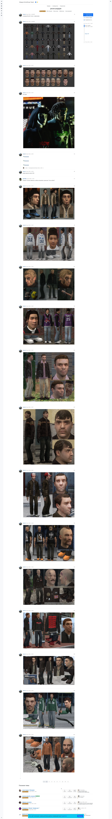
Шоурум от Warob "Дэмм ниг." (30, 808)
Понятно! (80, 816)
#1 (74, 14)
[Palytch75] (78, 808)
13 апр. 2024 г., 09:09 (30, 21)
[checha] (20, 802)
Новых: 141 (87, 33)
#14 (74, 470)
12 (71, 62)
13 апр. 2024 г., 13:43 (30, 178)
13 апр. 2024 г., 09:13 (29, 65)
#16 (74, 566)
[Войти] (110, 1)
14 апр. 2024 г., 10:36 (29, 266)
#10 (74, 266)
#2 (74, 21)
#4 (74, 92)
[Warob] (20, 808)
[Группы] (1, 15)
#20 (74, 734)
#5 (74, 153)
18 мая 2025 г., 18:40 (32, 809)
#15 (74, 523)
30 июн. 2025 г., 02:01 (83, 802)
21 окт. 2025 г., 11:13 (83, 808)
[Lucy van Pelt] (78, 796)
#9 (74, 225)
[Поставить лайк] (70, 18)
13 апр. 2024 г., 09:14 (29, 92)
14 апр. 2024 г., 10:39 (29, 566)
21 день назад (82, 796)
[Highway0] (20, 790)
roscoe (24, 14)
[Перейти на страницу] (60, 782)
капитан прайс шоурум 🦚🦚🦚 (31, 796)
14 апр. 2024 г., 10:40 (29, 654)
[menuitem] (110, 1)
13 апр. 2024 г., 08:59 (30, 14)
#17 (74, 610)
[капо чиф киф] (20, 796)
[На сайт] (1, 1)
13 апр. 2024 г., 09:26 (30, 171)
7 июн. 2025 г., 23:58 (32, 803)
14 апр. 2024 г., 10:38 (29, 523)
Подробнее (64, 816)
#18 (74, 654)
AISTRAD (24, 178)
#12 (74, 350)
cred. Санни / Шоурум (28, 790)
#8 (74, 185)
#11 (74, 306)
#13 (74, 407)
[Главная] (1, 4)
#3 (74, 65)
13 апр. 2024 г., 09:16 (29, 153)
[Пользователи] (1, 13)
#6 (74, 171)
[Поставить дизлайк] (74, 18)
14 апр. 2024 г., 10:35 (29, 185)
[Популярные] (1, 11)
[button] (1, 818)
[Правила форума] (1, 6)
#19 (74, 690)
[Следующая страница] (68, 782)
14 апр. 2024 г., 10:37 (29, 350)
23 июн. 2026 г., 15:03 (32, 791)
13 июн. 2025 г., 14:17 (32, 797)
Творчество (43, 11)
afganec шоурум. (27, 802)
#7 (74, 178)
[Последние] (1, 8)
